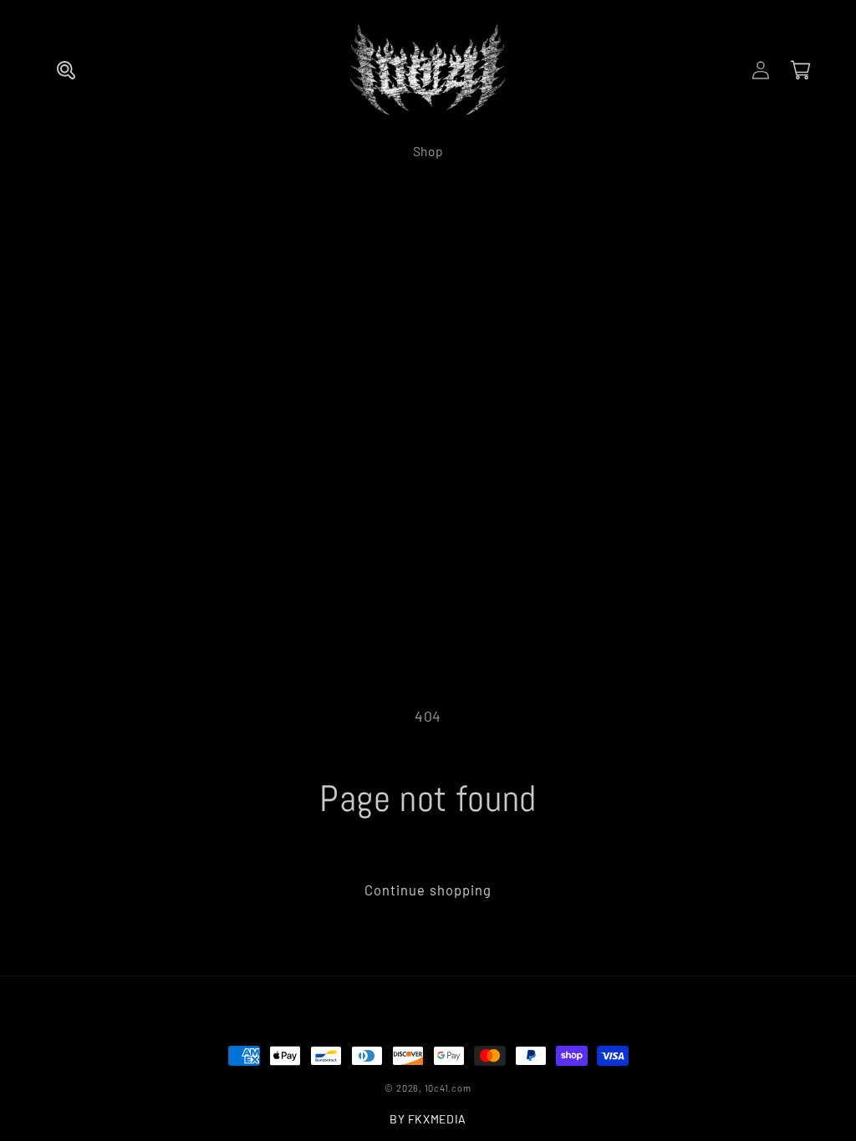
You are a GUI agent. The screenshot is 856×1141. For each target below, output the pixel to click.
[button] (66, 70)
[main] (428, 807)
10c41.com (448, 1088)
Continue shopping (428, 889)
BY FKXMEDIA (428, 1119)
